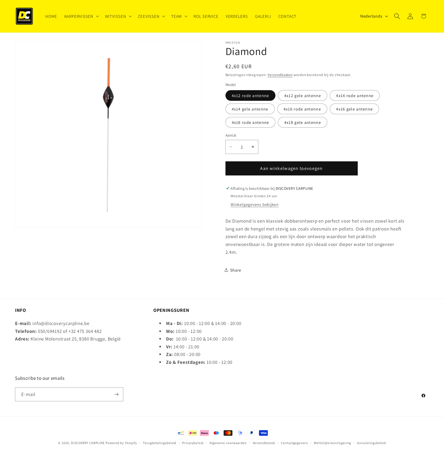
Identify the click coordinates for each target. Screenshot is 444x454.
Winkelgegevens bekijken (255, 204)
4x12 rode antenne (250, 95)
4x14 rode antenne (354, 95)
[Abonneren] (116, 394)
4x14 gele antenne (250, 108)
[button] (81, 16)
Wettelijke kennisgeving (332, 443)
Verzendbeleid (264, 443)
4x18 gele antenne (302, 122)
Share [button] (235, 270)
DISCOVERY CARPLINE (88, 443)
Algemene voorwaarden (228, 443)
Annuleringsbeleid (371, 443)
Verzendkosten (280, 74)
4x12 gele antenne (302, 95)
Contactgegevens (294, 443)
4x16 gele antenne (354, 108)
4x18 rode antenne (250, 122)
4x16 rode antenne (302, 108)
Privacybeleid (193, 443)
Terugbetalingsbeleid (159, 443)
